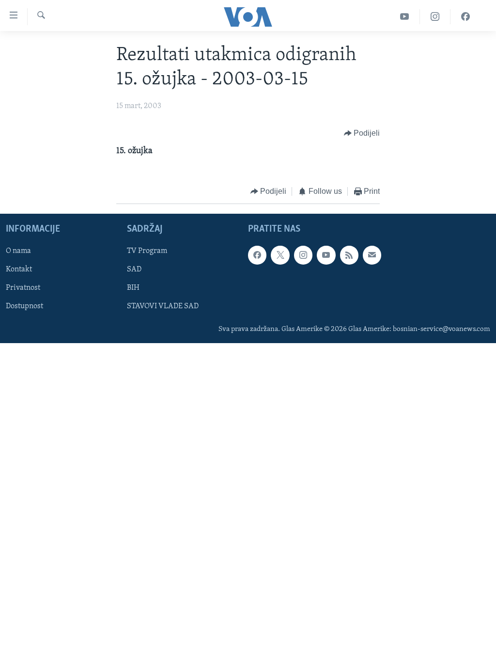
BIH (133, 288)
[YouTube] (404, 16)
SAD (134, 269)
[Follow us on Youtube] (326, 255)
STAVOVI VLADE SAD (163, 306)
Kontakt (19, 269)
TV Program (147, 251)
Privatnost (23, 288)
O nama (18, 251)
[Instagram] (435, 16)
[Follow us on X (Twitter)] (280, 255)
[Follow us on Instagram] (303, 255)
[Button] (362, 133)
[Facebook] (465, 16)
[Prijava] (372, 255)
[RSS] (349, 255)
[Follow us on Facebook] (257, 255)
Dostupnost (24, 306)
